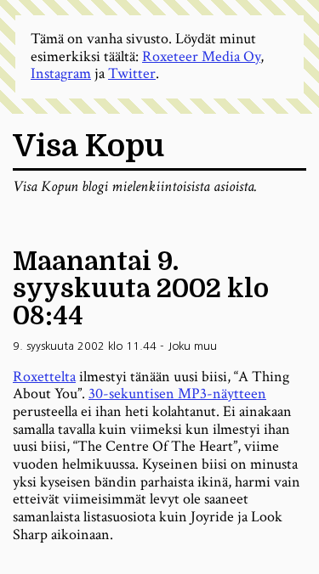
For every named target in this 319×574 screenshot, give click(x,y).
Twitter (132, 73)
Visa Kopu (88, 146)
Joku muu (192, 346)
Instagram (61, 73)
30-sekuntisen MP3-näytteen (177, 393)
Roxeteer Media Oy (201, 56)
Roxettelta (44, 376)
